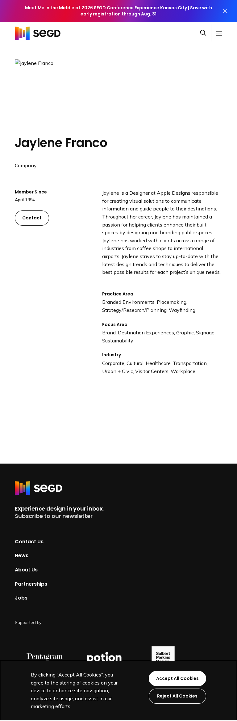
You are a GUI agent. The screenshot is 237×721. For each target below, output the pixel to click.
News (21, 555)
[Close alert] (225, 11)
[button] (205, 33)
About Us (26, 569)
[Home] (39, 33)
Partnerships (31, 583)
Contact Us (29, 541)
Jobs (21, 597)
